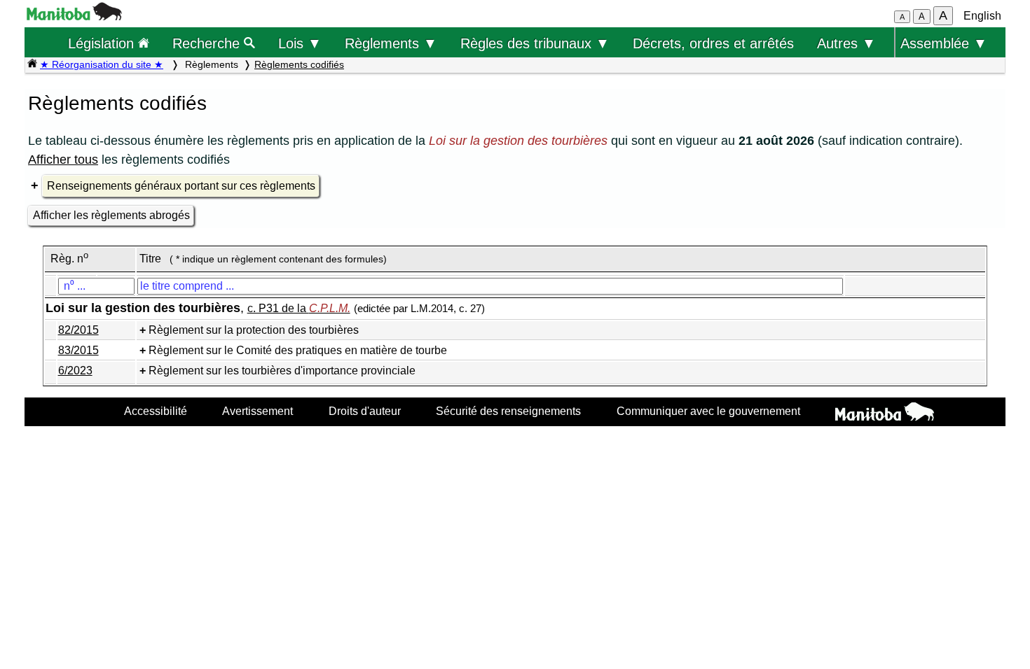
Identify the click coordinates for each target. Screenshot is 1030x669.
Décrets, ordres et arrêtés (713, 43)
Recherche (208, 43)
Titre (150, 259)
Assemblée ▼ (943, 43)
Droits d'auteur (365, 410)
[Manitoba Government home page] (885, 413)
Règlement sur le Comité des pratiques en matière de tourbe (298, 350)
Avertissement (257, 410)
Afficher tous (63, 160)
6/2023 (75, 370)
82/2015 (78, 330)
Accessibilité (155, 410)
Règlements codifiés (299, 64)
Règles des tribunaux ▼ (535, 43)
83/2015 (78, 350)
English (982, 16)
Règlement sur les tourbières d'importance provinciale (282, 370)
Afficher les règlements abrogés (111, 215)
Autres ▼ (846, 43)
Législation (103, 43)
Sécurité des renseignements (508, 410)
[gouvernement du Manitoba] (74, 16)
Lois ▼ (300, 43)
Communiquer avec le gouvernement (708, 410)
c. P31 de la (298, 308)
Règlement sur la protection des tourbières (254, 330)
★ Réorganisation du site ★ (101, 64)
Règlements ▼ (391, 43)
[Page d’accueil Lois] (32, 64)
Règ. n (69, 259)
